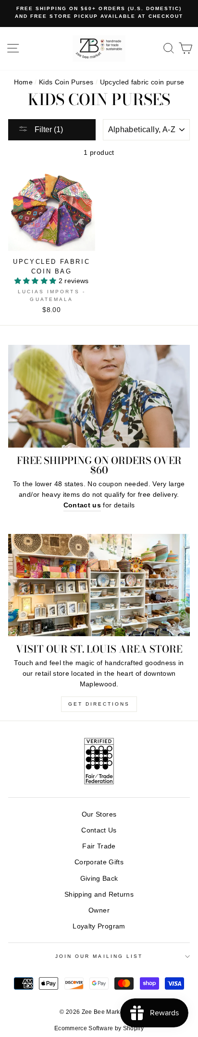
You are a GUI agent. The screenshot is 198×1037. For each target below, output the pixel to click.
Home (23, 82)
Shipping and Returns (99, 894)
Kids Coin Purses (66, 82)
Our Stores (99, 814)
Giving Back (99, 878)
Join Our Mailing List (99, 956)
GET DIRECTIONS (99, 704)
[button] (36, 281)
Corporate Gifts (99, 862)
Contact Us (98, 830)
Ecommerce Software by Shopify (99, 1028)
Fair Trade (98, 846)
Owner (99, 910)
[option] (99, 13)
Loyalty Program (99, 926)
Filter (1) (48, 129)
